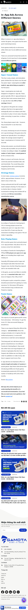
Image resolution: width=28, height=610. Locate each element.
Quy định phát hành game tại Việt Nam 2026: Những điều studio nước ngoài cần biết (13, 502)
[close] (26, 607)
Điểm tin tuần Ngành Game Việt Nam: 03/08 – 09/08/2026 (13, 478)
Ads (5, 401)
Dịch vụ (3, 579)
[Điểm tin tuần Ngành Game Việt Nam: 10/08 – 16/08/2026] (14, 418)
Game (2, 577)
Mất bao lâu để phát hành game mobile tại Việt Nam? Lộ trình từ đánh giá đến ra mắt (13, 454)
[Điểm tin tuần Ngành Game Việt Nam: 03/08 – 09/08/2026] (14, 465)
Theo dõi (23, 530)
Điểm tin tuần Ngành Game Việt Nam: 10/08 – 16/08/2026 (13, 431)
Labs (2, 581)
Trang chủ (3, 573)
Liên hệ (3, 583)
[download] (22, 608)
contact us (9, 396)
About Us (3, 575)
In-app (8, 401)
